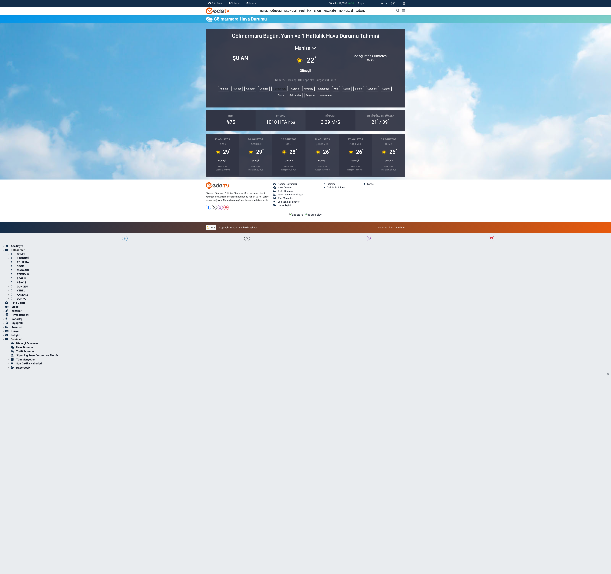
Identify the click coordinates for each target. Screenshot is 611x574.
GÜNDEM (276, 10)
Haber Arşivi (284, 205)
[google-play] (313, 214)
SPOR (317, 10)
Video (15, 306)
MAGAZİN (330, 10)
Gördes (295, 88)
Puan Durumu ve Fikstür (290, 194)
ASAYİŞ (21, 282)
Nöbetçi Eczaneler (287, 184)
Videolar (235, 3)
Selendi (386, 88)
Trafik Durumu (285, 191)
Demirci (264, 88)
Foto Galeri (217, 3)
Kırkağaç (308, 88)
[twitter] (247, 238)
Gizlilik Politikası (336, 187)
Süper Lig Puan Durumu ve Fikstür (37, 355)
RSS (212, 227)
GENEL (20, 254)
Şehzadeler (295, 95)
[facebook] (125, 238)
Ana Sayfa (17, 246)
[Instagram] (220, 207)
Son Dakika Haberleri (289, 201)
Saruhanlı (372, 88)
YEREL (264, 10)
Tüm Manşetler (286, 198)
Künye (370, 184)
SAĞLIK (360, 10)
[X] (214, 207)
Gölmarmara (279, 88)
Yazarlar (252, 3)
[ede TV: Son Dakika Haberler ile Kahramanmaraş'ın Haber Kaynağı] (218, 11)
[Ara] (398, 11)
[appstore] (296, 214)
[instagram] (369, 238)
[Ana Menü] (403, 11)
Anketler (16, 327)
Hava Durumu (285, 187)
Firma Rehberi (20, 314)
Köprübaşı (323, 88)
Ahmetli (224, 88)
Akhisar (237, 88)
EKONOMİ (290, 10)
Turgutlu (310, 95)
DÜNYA (21, 298)
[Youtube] (226, 207)
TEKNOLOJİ (345, 10)
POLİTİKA (305, 10)
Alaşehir (250, 88)
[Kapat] (609, 374)
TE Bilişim (399, 227)
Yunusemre (326, 95)
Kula (336, 88)
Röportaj (16, 319)
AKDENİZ (22, 294)
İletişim (331, 184)
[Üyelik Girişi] (402, 3)
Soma (281, 95)
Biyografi (17, 323)
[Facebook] (208, 207)
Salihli (346, 88)
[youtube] (491, 238)
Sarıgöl (358, 88)
